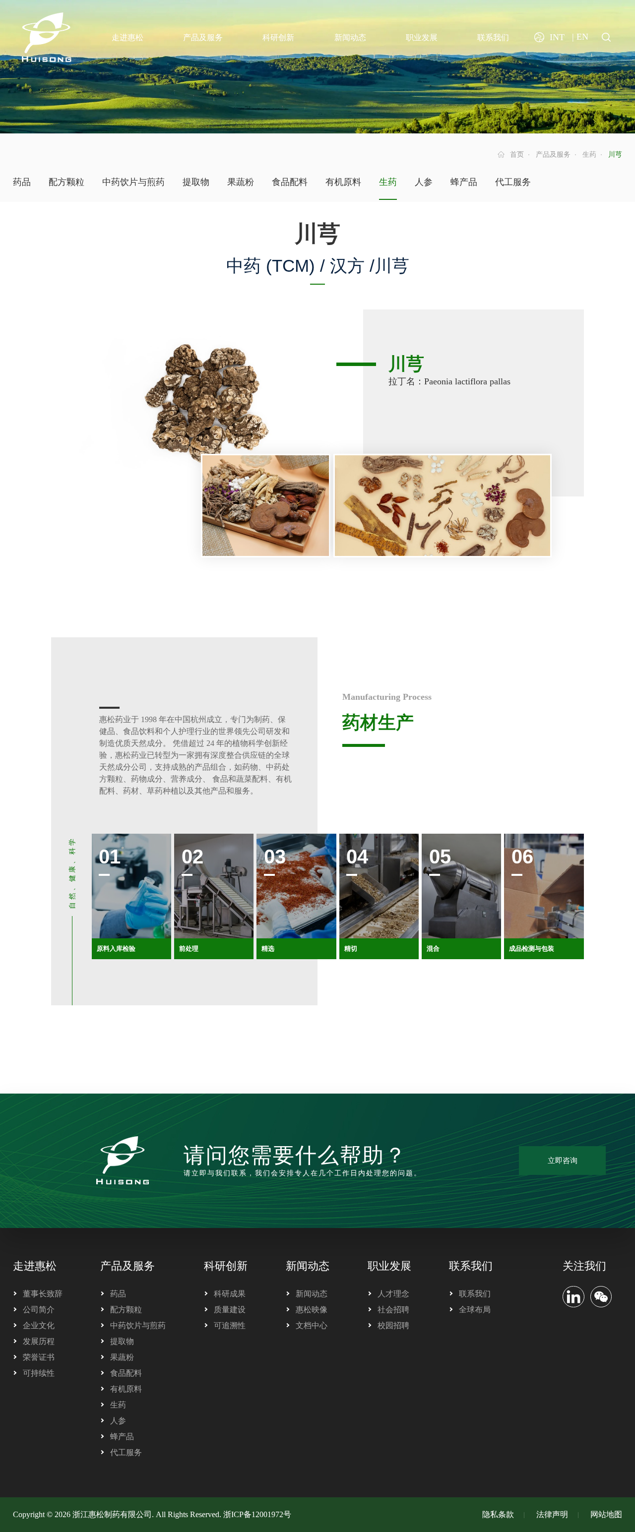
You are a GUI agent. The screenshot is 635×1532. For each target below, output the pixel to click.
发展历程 (39, 1341)
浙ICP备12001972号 (257, 1514)
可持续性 (39, 1373)
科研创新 (226, 1266)
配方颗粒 (66, 182)
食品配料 (290, 182)
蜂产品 (463, 182)
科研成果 (230, 1293)
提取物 (196, 182)
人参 (424, 182)
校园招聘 (393, 1325)
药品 (22, 182)
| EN (580, 37)
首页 (517, 154)
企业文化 (39, 1325)
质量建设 (230, 1309)
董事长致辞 (43, 1293)
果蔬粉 (240, 182)
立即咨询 (562, 1160)
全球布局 (475, 1309)
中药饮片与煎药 (133, 182)
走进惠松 (35, 1266)
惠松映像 (311, 1309)
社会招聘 (393, 1309)
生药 (589, 154)
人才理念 (393, 1293)
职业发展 (389, 1266)
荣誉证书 (39, 1357)
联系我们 (471, 1266)
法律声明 (552, 1514)
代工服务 (513, 182)
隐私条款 (498, 1514)
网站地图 (606, 1514)
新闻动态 (307, 1266)
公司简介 (39, 1309)
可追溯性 (230, 1325)
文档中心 (311, 1325)
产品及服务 (553, 154)
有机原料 (343, 182)
